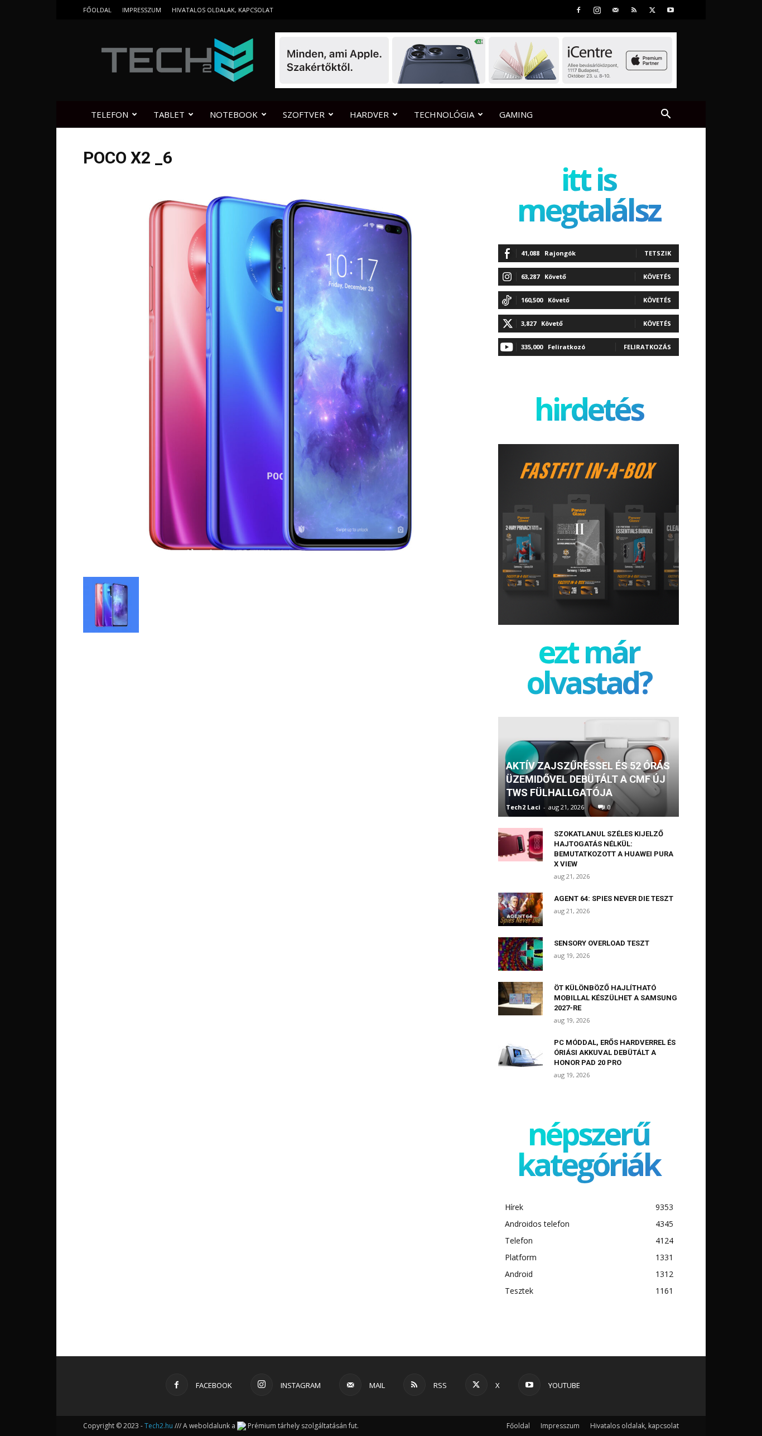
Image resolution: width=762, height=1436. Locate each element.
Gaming (516, 114)
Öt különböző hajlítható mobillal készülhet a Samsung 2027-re (615, 998)
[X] (652, 10)
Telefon (109, 114)
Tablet (169, 114)
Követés (657, 276)
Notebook (234, 114)
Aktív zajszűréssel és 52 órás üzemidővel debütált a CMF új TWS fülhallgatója (588, 779)
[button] (665, 115)
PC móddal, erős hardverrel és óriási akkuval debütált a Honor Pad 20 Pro (615, 1052)
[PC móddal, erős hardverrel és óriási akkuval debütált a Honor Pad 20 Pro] (520, 1053)
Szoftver (304, 114)
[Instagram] (597, 10)
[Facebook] (578, 10)
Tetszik (657, 253)
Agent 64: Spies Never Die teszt (613, 898)
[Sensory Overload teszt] (520, 954)
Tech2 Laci (523, 807)
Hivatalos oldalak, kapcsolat (222, 10)
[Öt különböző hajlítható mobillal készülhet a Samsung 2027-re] (520, 998)
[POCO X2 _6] (277, 565)
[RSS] (633, 10)
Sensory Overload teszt (601, 943)
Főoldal (97, 10)
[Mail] (615, 10)
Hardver (369, 114)
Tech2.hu (158, 1425)
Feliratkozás (647, 347)
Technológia (444, 114)
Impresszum (141, 10)
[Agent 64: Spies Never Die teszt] (520, 909)
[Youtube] (670, 10)
